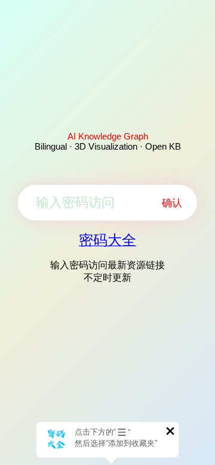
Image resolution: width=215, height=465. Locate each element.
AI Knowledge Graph (107, 136)
